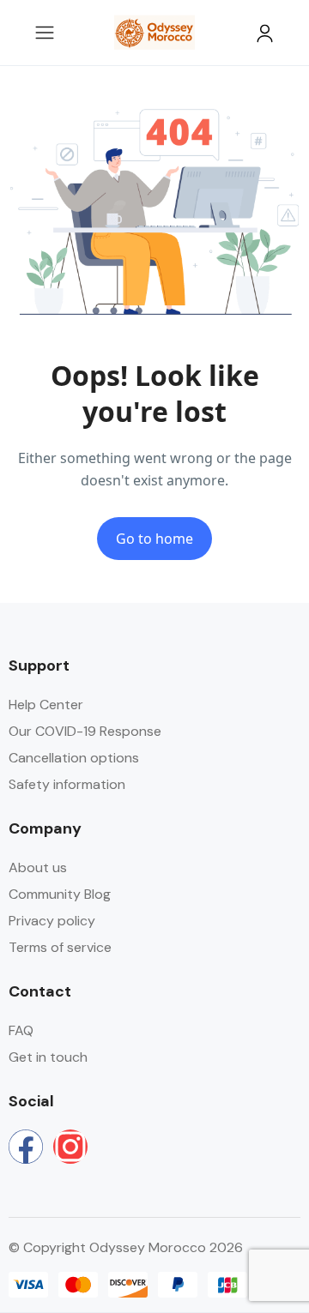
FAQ (21, 1030)
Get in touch (48, 1057)
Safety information (67, 784)
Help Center (46, 705)
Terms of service (60, 947)
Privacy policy (52, 921)
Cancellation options (74, 758)
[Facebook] (26, 1146)
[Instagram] (70, 1146)
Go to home (154, 538)
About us (38, 867)
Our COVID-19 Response (85, 731)
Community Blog (60, 894)
